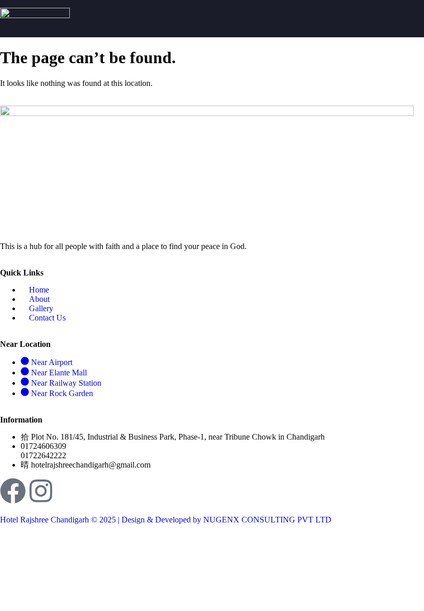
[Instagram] (41, 491)
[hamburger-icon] (412, 18)
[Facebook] (13, 491)
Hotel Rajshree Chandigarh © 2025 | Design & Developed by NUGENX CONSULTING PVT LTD (165, 519)
